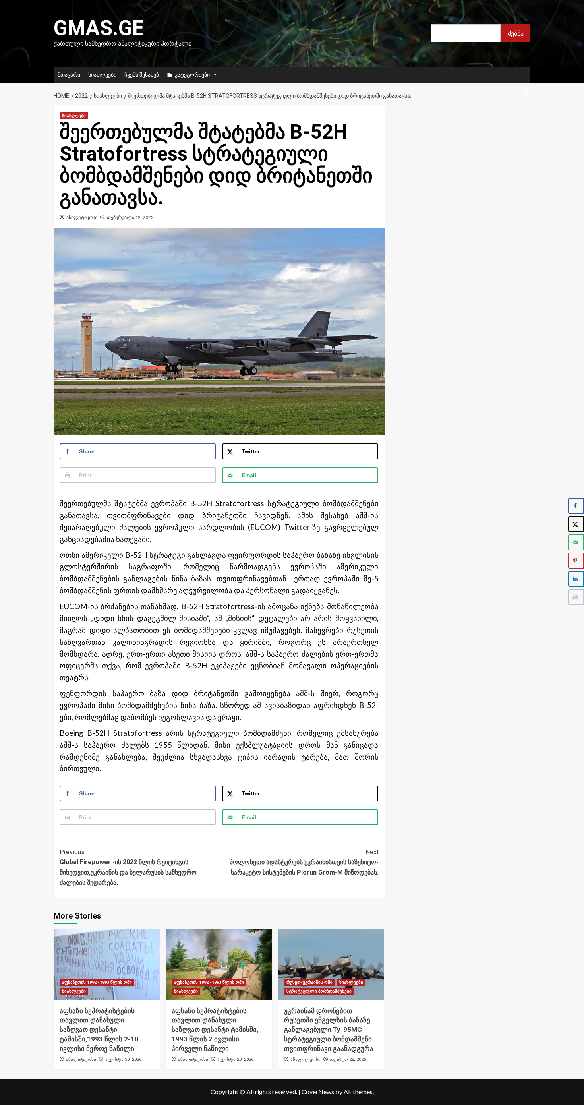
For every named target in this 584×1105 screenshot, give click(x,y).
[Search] (525, 92)
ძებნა (516, 33)
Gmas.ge (99, 28)
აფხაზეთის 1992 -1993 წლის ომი (97, 982)
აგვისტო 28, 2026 (235, 1059)
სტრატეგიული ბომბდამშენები (319, 991)
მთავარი (69, 74)
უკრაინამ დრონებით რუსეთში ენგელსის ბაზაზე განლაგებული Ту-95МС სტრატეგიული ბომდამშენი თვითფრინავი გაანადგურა (328, 1030)
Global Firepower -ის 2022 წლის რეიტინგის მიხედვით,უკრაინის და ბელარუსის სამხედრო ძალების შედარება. (128, 867)
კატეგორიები (192, 74)
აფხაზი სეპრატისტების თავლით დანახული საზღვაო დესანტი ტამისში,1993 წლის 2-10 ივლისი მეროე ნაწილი (99, 1030)
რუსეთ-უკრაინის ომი (309, 982)
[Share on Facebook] (576, 506)
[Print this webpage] (576, 597)
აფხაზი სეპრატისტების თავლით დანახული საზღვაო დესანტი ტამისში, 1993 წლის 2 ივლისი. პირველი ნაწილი (215, 1030)
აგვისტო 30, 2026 (123, 1059)
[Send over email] (576, 542)
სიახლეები (102, 74)
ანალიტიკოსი (81, 217)
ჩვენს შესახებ (141, 74)
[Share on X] (576, 524)
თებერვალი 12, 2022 (130, 217)
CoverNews (318, 1091)
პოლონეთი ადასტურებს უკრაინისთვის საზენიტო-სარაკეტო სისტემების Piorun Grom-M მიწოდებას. (304, 862)
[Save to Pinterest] (576, 561)
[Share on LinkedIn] (576, 579)
